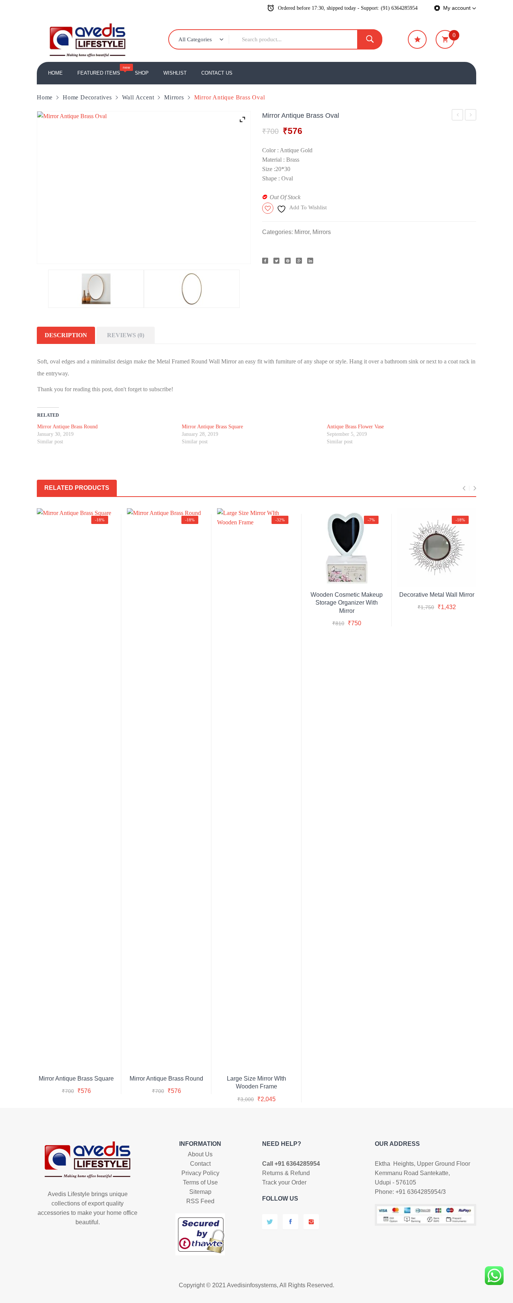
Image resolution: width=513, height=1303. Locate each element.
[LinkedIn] (310, 261)
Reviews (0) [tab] (125, 335)
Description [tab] (66, 335)
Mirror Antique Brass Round (470, 116)
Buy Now (85, 1084)
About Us (200, 1154)
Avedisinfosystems (252, 1285)
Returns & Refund (286, 1173)
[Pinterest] (288, 261)
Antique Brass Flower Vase (355, 426)
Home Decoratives (87, 97)
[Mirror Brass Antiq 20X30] (96, 289)
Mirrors (174, 97)
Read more (346, 601)
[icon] (417, 39)
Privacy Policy (200, 1173)
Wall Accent (138, 97)
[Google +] (299, 261)
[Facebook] (265, 261)
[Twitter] (276, 261)
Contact (200, 1163)
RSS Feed (200, 1201)
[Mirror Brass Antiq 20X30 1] (191, 289)
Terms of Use (200, 1182)
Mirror (301, 232)
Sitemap (200, 1192)
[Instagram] (311, 1221)
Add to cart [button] (256, 1077)
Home (45, 97)
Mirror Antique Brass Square (457, 116)
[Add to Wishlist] (74, 1058)
